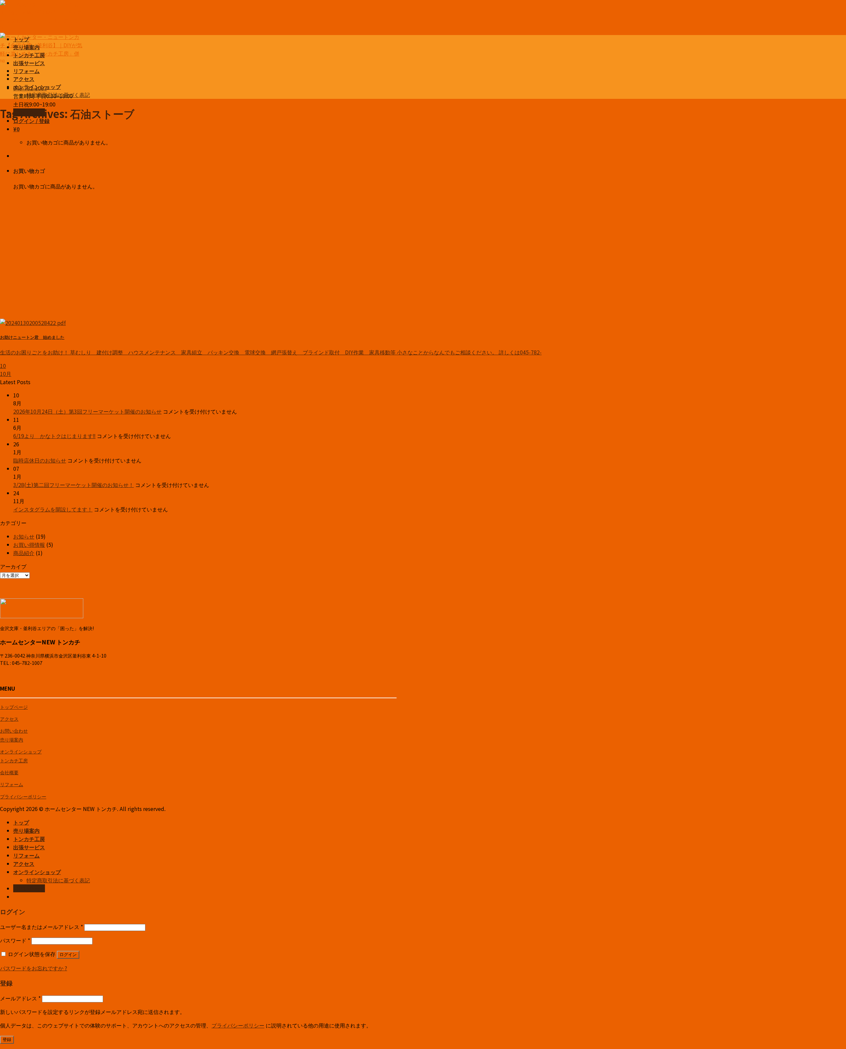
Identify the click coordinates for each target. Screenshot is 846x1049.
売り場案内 (26, 47)
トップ (21, 39)
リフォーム (26, 71)
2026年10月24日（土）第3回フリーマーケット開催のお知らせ (87, 411)
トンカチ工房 (29, 55)
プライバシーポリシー (23, 796)
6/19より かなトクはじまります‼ (54, 436)
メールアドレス (20, 998)
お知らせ (23, 536)
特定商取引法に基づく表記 (58, 95)
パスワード (15, 940)
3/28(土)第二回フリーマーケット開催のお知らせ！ (73, 485)
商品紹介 (23, 553)
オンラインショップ (37, 87)
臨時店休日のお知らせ (39, 460)
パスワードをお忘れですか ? (33, 968)
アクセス (23, 79)
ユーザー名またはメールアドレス (41, 927)
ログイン (68, 954)
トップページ (14, 706)
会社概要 (9, 772)
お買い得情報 (29, 544)
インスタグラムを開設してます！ (53, 509)
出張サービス (29, 63)
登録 (7, 1039)
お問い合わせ (14, 730)
